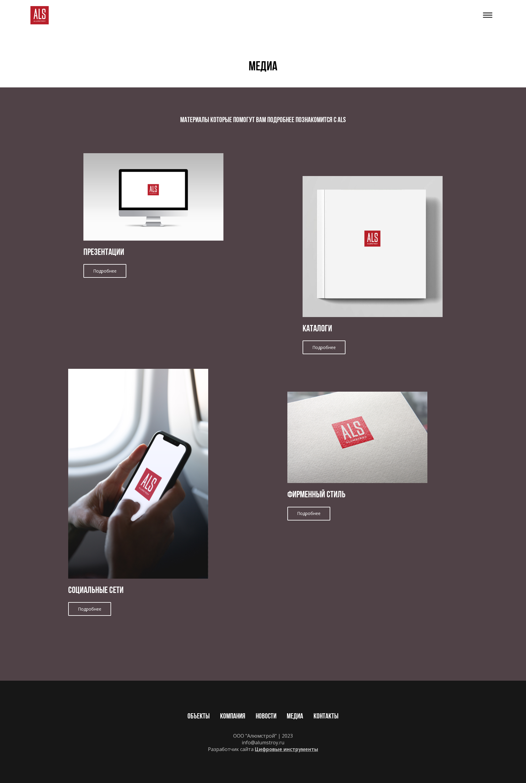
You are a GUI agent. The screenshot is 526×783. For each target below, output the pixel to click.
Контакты (326, 716)
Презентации (103, 252)
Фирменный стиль (316, 495)
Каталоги (317, 329)
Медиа (295, 716)
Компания (232, 716)
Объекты (199, 716)
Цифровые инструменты (286, 749)
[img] (39, 15)
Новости (266, 716)
